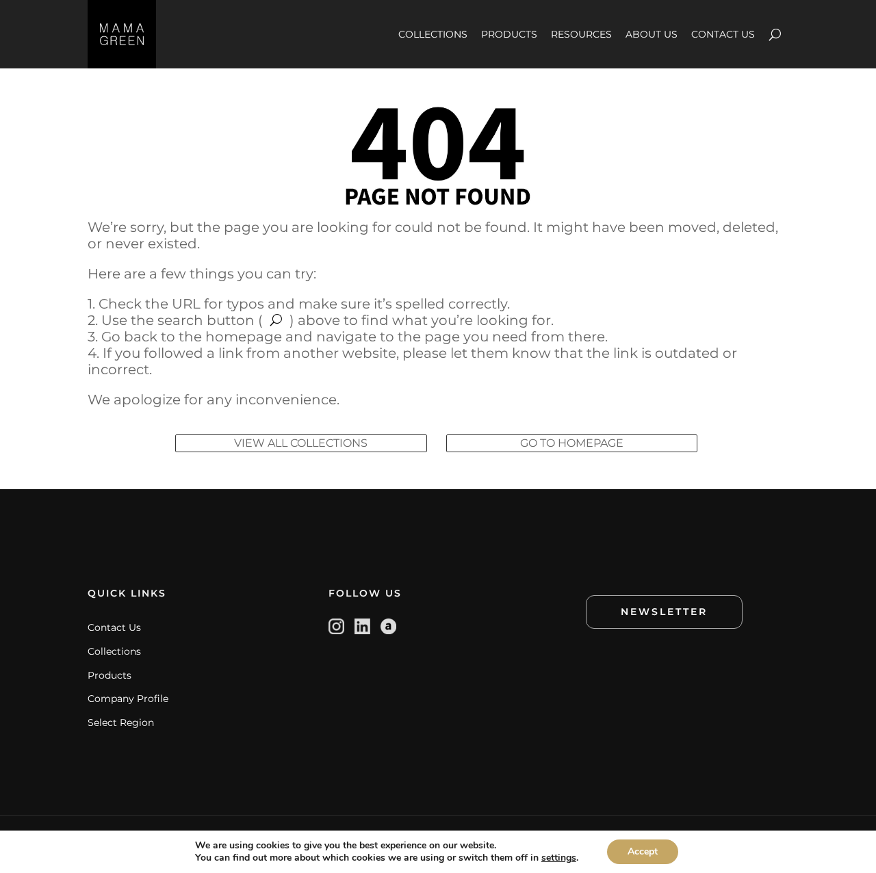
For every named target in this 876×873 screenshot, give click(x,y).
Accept (643, 851)
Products (109, 675)
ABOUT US (652, 34)
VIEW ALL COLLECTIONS (301, 442)
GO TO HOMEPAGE (571, 442)
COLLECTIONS (432, 34)
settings (558, 858)
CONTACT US (723, 34)
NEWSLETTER (664, 611)
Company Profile (128, 698)
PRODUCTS (509, 34)
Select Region (121, 722)
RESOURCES (581, 34)
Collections (114, 651)
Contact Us (114, 627)
